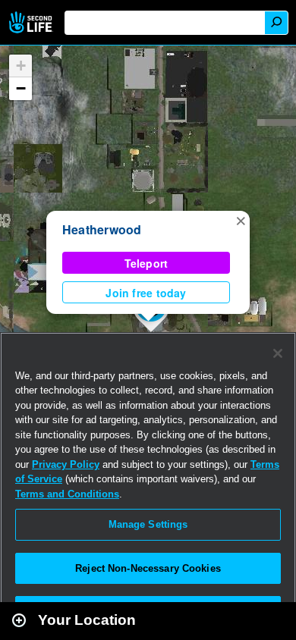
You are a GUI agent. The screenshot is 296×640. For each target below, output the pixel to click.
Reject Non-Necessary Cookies (148, 568)
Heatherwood (102, 229)
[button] (240, 220)
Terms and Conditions (67, 494)
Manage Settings (148, 524)
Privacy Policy (65, 464)
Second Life (32, 22)
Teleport (146, 263)
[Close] (277, 353)
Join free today (145, 292)
